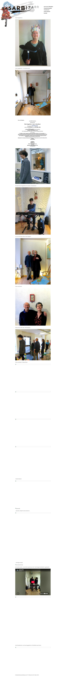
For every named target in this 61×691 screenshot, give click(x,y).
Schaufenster (46, 9)
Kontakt (45, 13)
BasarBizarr (2, 6)
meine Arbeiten (47, 11)
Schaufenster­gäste (48, 8)
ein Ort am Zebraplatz (48, 6)
